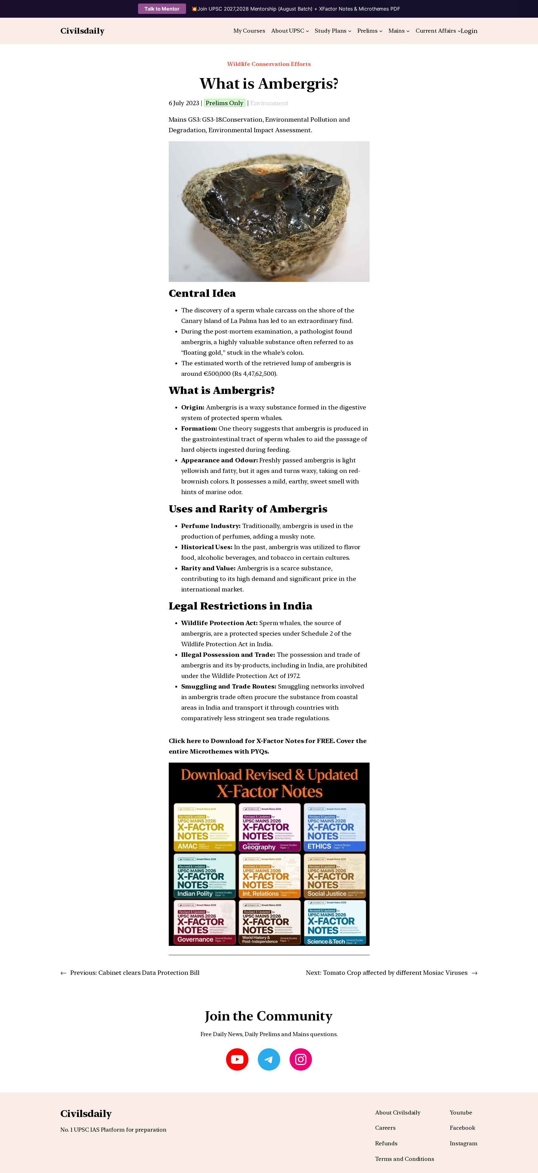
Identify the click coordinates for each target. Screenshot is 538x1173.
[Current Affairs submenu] (459, 31)
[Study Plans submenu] (350, 31)
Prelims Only (224, 103)
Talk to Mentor (162, 9)
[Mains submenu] (408, 31)
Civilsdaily (82, 30)
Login (469, 31)
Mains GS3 (184, 119)
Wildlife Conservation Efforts (269, 64)
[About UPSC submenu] (307, 31)
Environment (269, 103)
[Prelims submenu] (381, 31)
